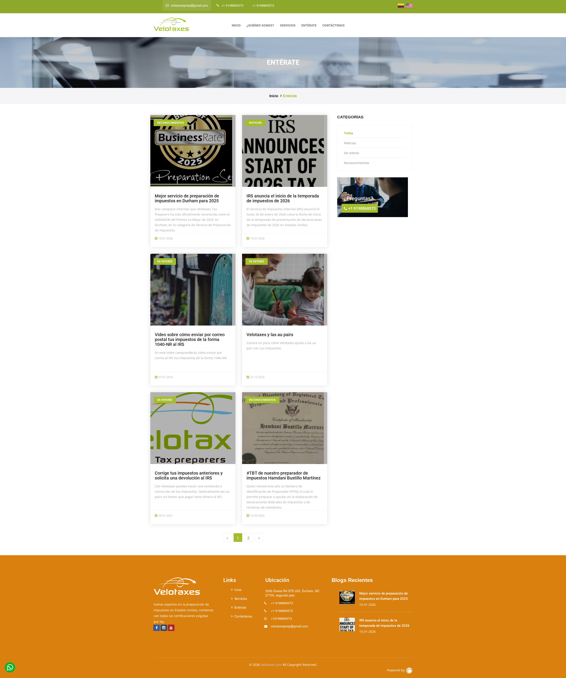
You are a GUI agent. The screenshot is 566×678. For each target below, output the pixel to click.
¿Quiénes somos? (260, 25)
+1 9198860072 (263, 5)
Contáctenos (333, 25)
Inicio (236, 25)
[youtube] (171, 628)
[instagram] (164, 628)
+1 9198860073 (232, 5)
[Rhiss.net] (409, 670)
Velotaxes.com (271, 665)
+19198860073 (281, 618)
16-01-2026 (166, 238)
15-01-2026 (257, 238)
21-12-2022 (257, 377)
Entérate (309, 25)
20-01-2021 (166, 515)
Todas (348, 133)
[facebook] (156, 628)
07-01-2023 (166, 377)
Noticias (255, 123)
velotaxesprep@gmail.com (189, 5)
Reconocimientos (170, 123)
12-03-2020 (257, 515)
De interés (164, 261)
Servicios (288, 25)
